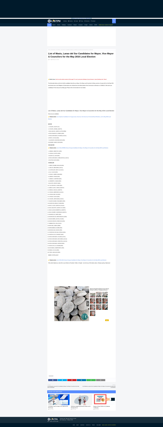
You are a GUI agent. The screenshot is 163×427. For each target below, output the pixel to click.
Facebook (93, 21)
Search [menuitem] (53, 24)
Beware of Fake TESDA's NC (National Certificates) (101, 407)
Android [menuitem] (90, 24)
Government (53, 49)
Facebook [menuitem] (70, 24)
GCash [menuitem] (58, 24)
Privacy (81, 21)
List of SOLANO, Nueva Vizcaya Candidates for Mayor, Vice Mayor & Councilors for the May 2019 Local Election (81, 260)
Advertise (71, 21)
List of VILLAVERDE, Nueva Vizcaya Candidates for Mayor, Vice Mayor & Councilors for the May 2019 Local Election (82, 147)
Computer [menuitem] (81, 24)
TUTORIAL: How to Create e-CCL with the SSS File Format (58, 407)
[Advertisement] (81, 9)
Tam (50, 59)
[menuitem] (106, 24)
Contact (76, 21)
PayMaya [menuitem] (64, 24)
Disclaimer (88, 21)
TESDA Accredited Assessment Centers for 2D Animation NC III (80, 407)
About (66, 21)
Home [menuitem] (49, 24)
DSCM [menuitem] (95, 24)
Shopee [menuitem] (75, 24)
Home (49, 49)
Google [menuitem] (85, 24)
